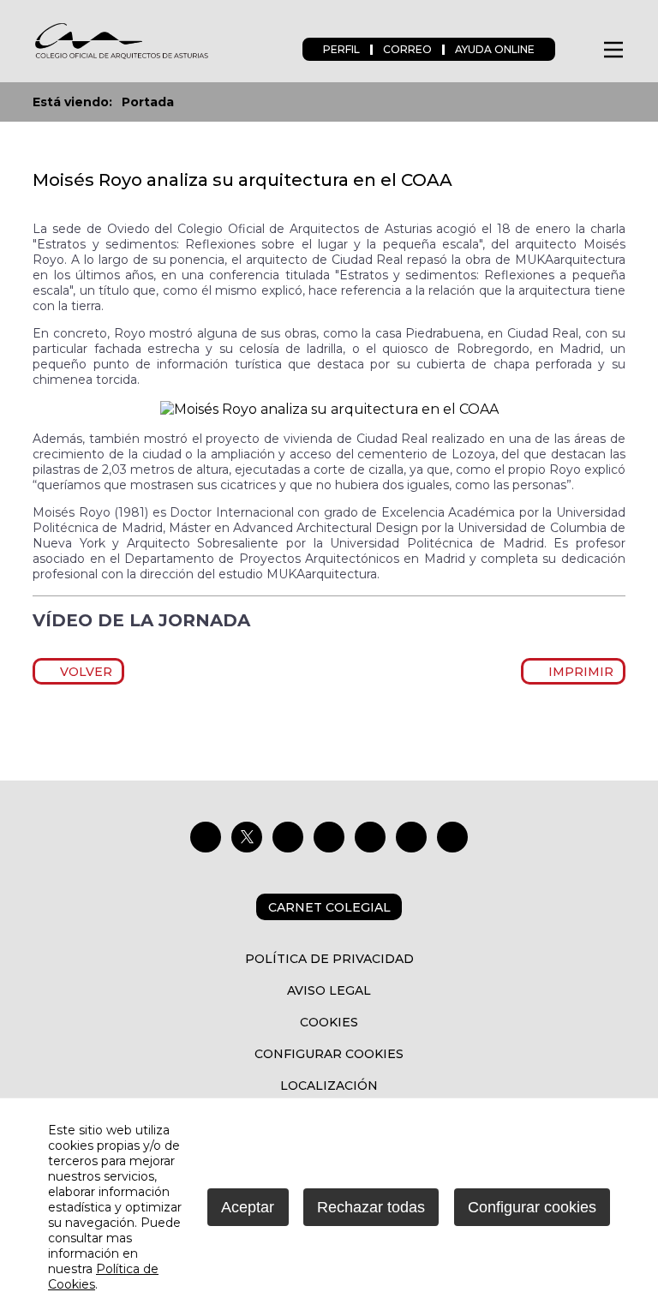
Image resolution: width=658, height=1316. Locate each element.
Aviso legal (329, 990)
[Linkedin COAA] (329, 837)
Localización (329, 1085)
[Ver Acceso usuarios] (578, 49)
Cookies (329, 1022)
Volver (83, 671)
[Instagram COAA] (287, 837)
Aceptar (247, 1207)
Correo (407, 49)
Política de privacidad (329, 958)
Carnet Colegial (329, 907)
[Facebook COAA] (205, 837)
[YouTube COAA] (370, 837)
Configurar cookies (329, 1054)
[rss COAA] (411, 837)
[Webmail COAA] (452, 837)
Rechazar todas (371, 1207)
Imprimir (578, 671)
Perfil (341, 49)
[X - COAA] (246, 837)
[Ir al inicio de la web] (121, 57)
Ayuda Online (495, 49)
